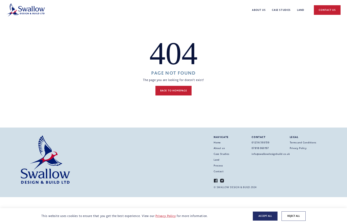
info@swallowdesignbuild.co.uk (271, 153)
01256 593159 (260, 142)
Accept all (265, 215)
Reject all (293, 215)
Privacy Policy (298, 148)
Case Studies (221, 153)
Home (217, 142)
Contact (219, 171)
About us (219, 148)
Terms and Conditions (303, 142)
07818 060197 (260, 148)
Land (216, 159)
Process (218, 165)
